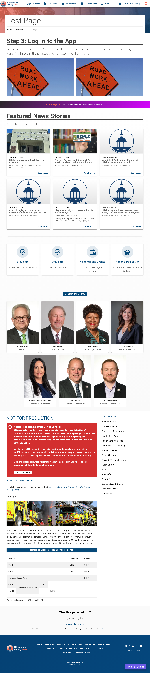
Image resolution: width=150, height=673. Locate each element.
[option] (121, 421)
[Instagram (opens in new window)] (137, 646)
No (83, 618)
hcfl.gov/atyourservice (108, 629)
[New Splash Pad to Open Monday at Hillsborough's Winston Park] (121, 141)
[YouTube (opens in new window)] (133, 646)
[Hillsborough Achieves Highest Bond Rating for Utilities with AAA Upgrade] (121, 191)
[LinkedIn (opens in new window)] (141, 646)
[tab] (33, 3)
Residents (20, 29)
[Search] (146, 4)
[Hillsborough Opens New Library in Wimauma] (28, 141)
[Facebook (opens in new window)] (126, 646)
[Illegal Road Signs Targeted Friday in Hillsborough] (75, 191)
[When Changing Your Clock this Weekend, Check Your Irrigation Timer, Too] (28, 191)
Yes (72, 618)
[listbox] (121, 457)
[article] (28, 162)
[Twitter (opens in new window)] (129, 646)
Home (9, 29)
